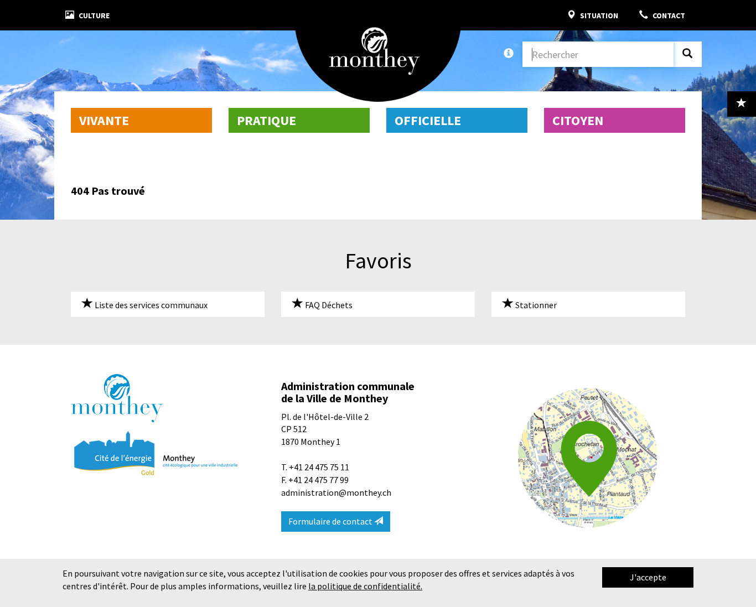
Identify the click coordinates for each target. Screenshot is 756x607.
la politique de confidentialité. (365, 586)
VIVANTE (104, 120)
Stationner (535, 304)
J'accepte (648, 577)
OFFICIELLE (428, 120)
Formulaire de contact (331, 521)
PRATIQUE (266, 120)
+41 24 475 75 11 (319, 467)
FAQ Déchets (328, 304)
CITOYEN (577, 120)
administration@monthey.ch (336, 492)
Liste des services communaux (150, 304)
